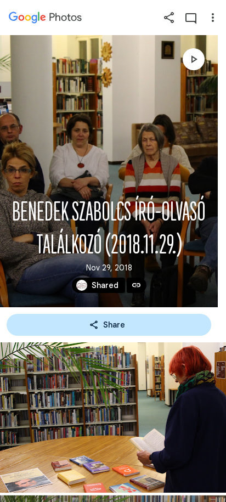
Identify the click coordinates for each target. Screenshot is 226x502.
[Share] (169, 18)
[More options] (213, 18)
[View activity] (191, 18)
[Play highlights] (193, 59)
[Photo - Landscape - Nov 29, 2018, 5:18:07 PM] (113, 417)
